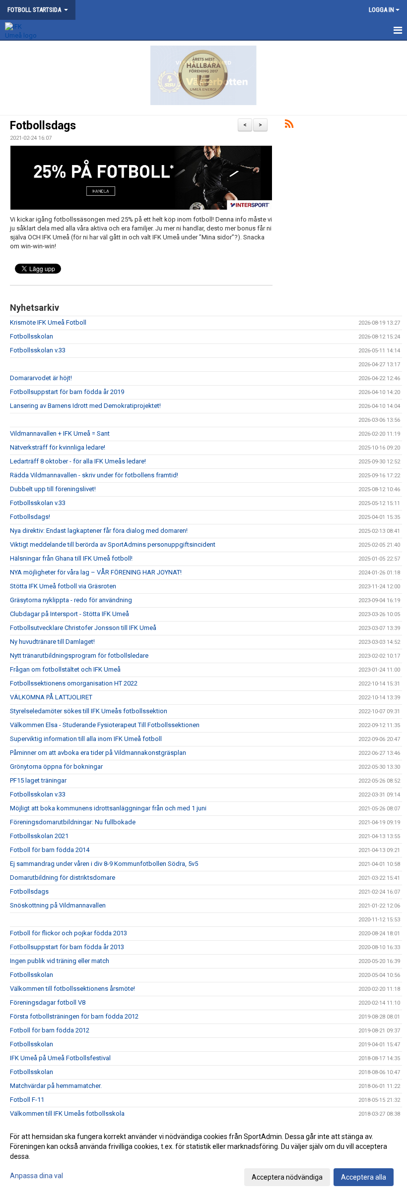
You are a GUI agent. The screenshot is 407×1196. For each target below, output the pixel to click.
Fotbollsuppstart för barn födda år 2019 (67, 392)
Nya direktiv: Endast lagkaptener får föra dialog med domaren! (99, 530)
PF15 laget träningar (38, 780)
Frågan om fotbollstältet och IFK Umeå (65, 669)
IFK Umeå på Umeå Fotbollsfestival (60, 1058)
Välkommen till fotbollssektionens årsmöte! (72, 988)
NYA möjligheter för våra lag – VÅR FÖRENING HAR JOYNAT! (96, 572)
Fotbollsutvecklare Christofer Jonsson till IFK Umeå (83, 627)
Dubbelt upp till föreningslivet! (53, 489)
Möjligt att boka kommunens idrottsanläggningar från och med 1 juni (108, 808)
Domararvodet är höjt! (41, 378)
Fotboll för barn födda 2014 (49, 850)
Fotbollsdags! (30, 516)
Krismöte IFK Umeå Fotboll (48, 322)
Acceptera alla (363, 1177)
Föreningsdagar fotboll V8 (47, 1002)
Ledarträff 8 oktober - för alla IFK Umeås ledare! (78, 461)
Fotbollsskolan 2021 (39, 836)
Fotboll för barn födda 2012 (49, 1030)
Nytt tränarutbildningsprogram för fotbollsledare (79, 655)
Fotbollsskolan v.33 (38, 350)
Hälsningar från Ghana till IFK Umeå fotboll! (71, 558)
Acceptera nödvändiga (287, 1177)
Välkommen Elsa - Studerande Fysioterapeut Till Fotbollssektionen (105, 725)
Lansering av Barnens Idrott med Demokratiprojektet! (85, 405)
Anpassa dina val (36, 1176)
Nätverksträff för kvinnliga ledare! (57, 447)
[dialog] (203, 1156)
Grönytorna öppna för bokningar (56, 766)
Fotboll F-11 (27, 1099)
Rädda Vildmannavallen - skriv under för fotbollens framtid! (94, 475)
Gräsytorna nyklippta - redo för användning (71, 600)
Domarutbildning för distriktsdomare (62, 877)
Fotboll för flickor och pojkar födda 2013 (68, 933)
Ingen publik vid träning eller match (59, 961)
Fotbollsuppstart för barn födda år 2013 (67, 947)
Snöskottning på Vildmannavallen (58, 905)
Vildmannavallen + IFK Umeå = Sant (60, 433)
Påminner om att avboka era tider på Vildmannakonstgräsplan (98, 752)
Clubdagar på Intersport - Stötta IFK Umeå (69, 614)
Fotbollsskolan (31, 336)
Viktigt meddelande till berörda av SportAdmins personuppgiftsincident (112, 544)
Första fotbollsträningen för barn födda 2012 (74, 1016)
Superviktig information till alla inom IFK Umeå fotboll (86, 738)
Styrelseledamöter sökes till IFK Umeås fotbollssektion (88, 711)
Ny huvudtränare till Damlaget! (52, 641)
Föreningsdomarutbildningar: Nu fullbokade (73, 822)
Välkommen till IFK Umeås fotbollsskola (67, 1113)
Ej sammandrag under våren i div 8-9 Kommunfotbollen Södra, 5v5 (104, 863)
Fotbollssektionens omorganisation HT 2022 (73, 683)
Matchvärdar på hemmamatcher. (56, 1085)
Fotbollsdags (43, 125)
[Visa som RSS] (289, 125)
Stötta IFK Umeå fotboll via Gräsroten (63, 586)
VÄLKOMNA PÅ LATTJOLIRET (51, 697)
